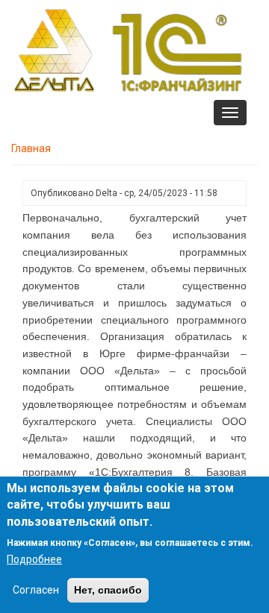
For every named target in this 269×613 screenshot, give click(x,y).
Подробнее (34, 559)
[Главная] (127, 50)
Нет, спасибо (108, 590)
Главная (31, 148)
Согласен (36, 590)
